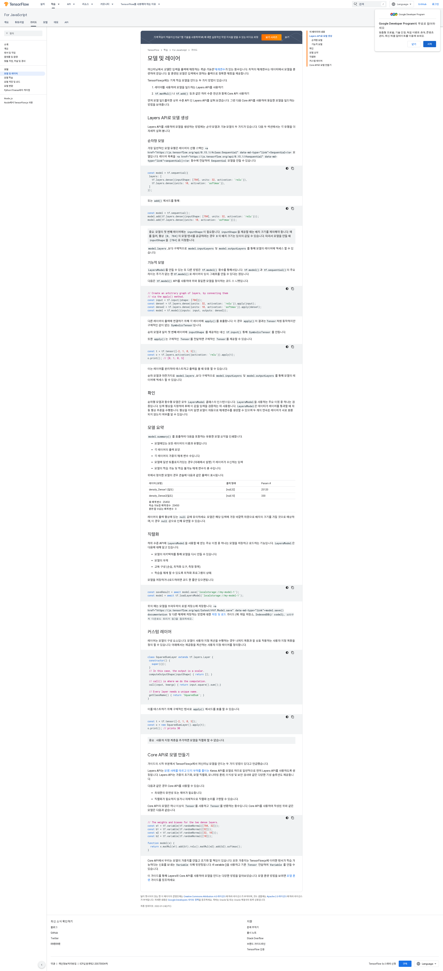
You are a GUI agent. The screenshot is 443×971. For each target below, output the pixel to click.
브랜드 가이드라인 (256, 943)
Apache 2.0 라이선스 (277, 896)
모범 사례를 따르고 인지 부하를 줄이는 (186, 770)
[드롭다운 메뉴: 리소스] (93, 4)
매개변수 (220, 69)
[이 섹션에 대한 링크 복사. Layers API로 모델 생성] (191, 118)
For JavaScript (15, 15)
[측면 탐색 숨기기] (41, 964)
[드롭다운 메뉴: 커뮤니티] (113, 4)
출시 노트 (251, 932)
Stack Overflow (255, 938)
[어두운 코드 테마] (287, 168)
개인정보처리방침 (67, 963)
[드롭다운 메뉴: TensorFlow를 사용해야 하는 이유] (160, 4)
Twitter (55, 938)
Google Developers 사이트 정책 (183, 900)
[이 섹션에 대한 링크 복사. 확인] (158, 393)
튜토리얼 (19, 22)
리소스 (85, 4)
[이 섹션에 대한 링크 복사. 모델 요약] (167, 428)
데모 (56, 22)
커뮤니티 (104, 4)
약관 (53, 963)
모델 (45, 22)
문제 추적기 (253, 927)
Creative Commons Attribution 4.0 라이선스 (205, 896)
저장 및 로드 (219, 614)
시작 (429, 44)
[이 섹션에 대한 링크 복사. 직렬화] (162, 535)
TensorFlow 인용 (256, 949)
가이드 (33, 22)
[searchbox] (23, 33)
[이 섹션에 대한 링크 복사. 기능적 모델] (167, 263)
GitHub (422, 4)
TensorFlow (153, 50)
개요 (6, 22)
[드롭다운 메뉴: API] (75, 4)
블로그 (54, 927)
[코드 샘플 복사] (292, 168)
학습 (53, 4)
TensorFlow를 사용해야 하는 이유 (138, 4)
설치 (42, 4)
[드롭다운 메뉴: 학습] (60, 4)
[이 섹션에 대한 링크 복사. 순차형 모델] (167, 141)
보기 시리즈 (271, 37)
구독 (405, 963)
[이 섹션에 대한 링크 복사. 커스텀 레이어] (174, 632)
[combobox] (369, 4)
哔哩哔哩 (55, 943)
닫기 (414, 44)
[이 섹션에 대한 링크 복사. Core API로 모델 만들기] (192, 755)
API (69, 4)
